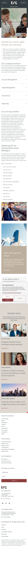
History (3, 420)
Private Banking (5, 438)
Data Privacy (4, 534)
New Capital (4, 459)
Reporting (5, 104)
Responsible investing (6, 462)
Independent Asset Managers (8, 449)
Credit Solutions (5, 447)
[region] (14, 292)
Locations (3, 424)
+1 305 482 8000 (6, 517)
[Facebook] (9, 503)
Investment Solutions (6, 441)
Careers (3, 426)
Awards (3, 434)
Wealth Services (5, 443)
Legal (2, 527)
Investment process (5, 461)
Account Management (9, 80)
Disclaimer (3, 529)
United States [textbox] (5, 472)
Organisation (4, 422)
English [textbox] (3, 476)
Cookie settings (4, 536)
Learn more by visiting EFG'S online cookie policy (12, 292)
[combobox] (14, 472)
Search (24, 2)
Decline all (7, 296)
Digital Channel (4, 451)
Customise (20, 298)
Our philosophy (4, 418)
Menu (5, 2)
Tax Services (6, 96)
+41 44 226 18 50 (6, 498)
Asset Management (8, 88)
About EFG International (7, 415)
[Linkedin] (2, 503)
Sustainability (4, 432)
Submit (13, 480)
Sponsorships (4, 428)
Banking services (5, 445)
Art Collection (4, 430)
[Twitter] (6, 503)
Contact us (3, 524)
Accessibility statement (6, 531)
